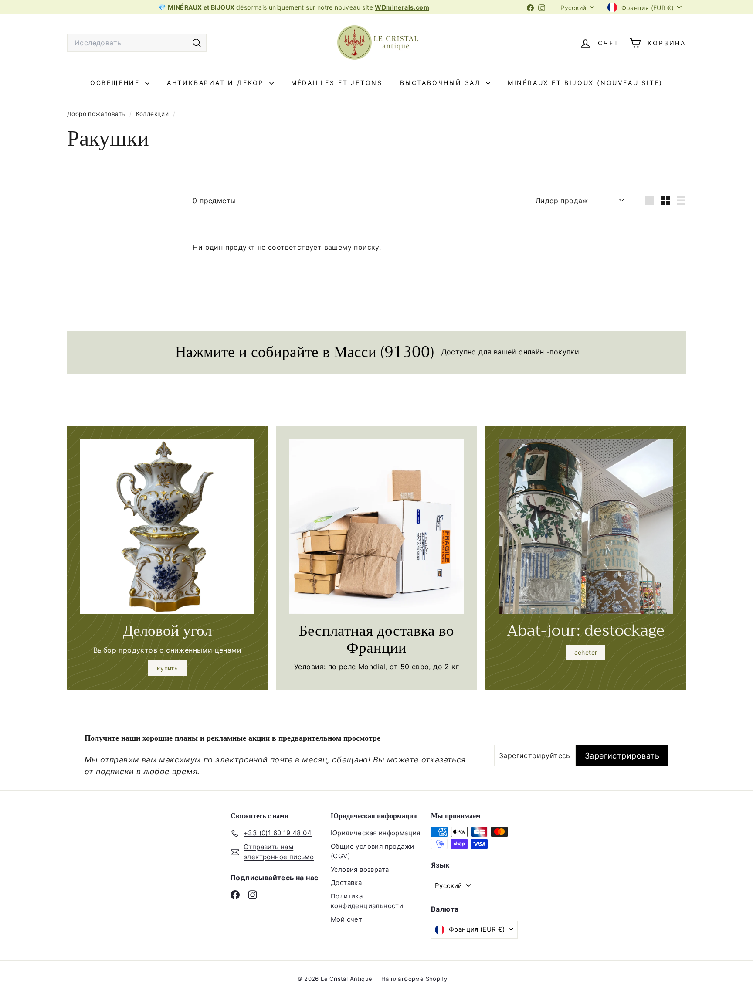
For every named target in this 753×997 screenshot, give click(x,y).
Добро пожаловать (97, 113)
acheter (585, 652)
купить (167, 668)
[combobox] (137, 43)
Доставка (346, 882)
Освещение (116, 82)
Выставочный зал (442, 82)
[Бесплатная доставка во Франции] (376, 526)
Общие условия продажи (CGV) (372, 851)
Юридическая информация (376, 833)
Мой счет (346, 919)
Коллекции (153, 113)
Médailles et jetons (337, 82)
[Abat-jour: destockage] (586, 526)
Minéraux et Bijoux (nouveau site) (585, 82)
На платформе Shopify (414, 978)
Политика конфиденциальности (367, 901)
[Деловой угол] (167, 526)
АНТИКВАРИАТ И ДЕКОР (217, 82)
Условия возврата (360, 869)
